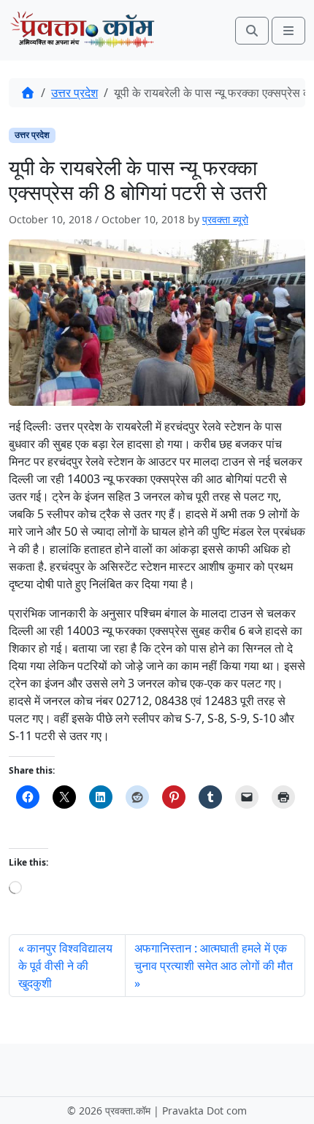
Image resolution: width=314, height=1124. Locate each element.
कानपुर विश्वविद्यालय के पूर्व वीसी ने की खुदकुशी (65, 965)
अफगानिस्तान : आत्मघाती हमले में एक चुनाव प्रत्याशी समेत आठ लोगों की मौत (213, 957)
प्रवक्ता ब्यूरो (225, 219)
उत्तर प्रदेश (74, 93)
